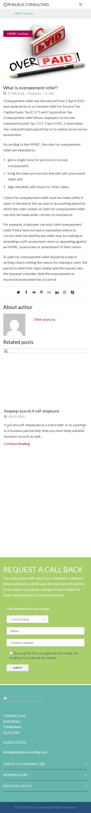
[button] (7, 427)
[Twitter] (19, 292)
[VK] (34, 292)
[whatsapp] (64, 292)
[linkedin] (57, 292)
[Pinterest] (41, 292)
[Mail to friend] (49, 292)
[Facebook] (26, 292)
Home (7, 13)
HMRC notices (24, 13)
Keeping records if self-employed (31, 411)
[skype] (71, 292)
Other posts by (44, 319)
